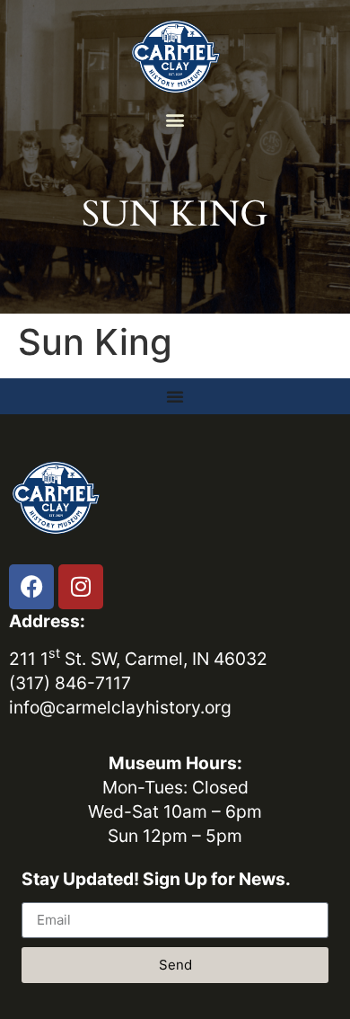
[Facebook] (31, 586)
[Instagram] (80, 586)
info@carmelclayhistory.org (120, 707)
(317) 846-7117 (70, 683)
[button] (175, 119)
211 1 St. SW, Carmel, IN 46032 (138, 658)
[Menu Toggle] (175, 396)
